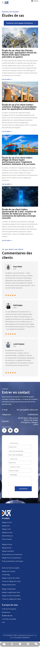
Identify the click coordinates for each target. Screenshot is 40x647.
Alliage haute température (11, 558)
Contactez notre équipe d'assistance (20, 23)
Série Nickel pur (7, 536)
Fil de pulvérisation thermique (12, 561)
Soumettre (23, 489)
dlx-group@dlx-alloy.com (27, 410)
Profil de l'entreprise (9, 609)
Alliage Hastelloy (8, 551)
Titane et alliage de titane (11, 599)
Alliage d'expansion (9, 589)
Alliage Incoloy (7, 544)
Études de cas (7, 616)
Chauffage (6, 575)
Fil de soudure (7, 539)
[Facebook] (4, 430)
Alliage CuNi (6, 529)
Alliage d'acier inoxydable (11, 596)
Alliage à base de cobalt (11, 578)
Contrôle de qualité (9, 619)
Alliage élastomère (9, 585)
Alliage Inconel (7, 532)
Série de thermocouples (10, 568)
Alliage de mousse (8, 571)
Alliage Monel (6, 548)
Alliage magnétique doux (11, 592)
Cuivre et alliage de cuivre (11, 581)
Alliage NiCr (6, 526)
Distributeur (6, 612)
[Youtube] (16, 430)
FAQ (3, 622)
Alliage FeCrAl (7, 522)
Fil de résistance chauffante (12, 554)
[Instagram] (10, 430)
